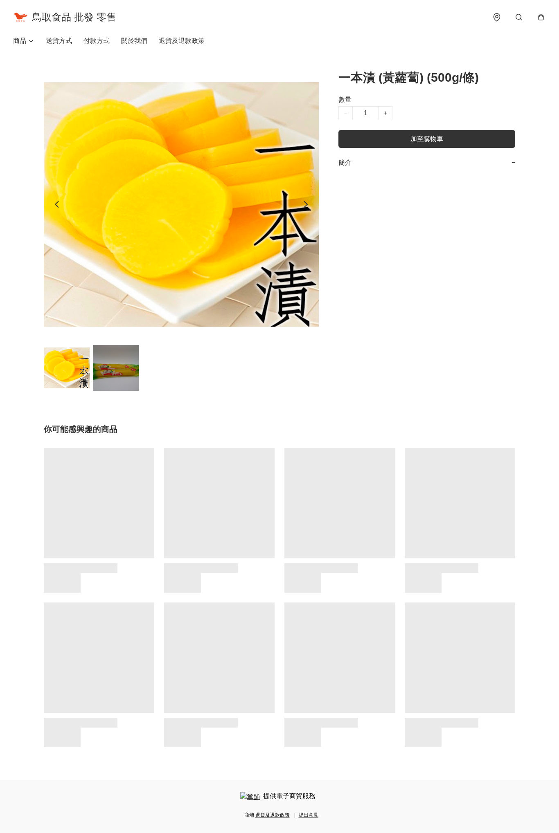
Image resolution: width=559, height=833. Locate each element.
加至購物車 (426, 138)
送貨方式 (59, 40)
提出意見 (308, 815)
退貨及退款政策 (182, 40)
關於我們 (134, 40)
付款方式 (96, 40)
